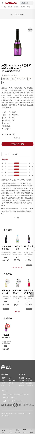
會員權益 (21, 378)
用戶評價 (14, 154)
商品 (16, 14)
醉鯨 (28, 7)
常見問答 (29, 378)
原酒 (13, 79)
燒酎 (10, 378)
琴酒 (2, 380)
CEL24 (23, 7)
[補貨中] (8, 287)
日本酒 (3, 378)
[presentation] (32, 294)
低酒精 (19, 79)
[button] (13, 267)
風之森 (10, 7)
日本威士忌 (12, 380)
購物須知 (29, 380)
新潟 (25, 79)
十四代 (3, 7)
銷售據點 (21, 380)
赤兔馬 (16, 7)
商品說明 (6, 154)
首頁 (11, 14)
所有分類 (21, 14)
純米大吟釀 (6, 79)
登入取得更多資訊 (17, 144)
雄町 (30, 79)
